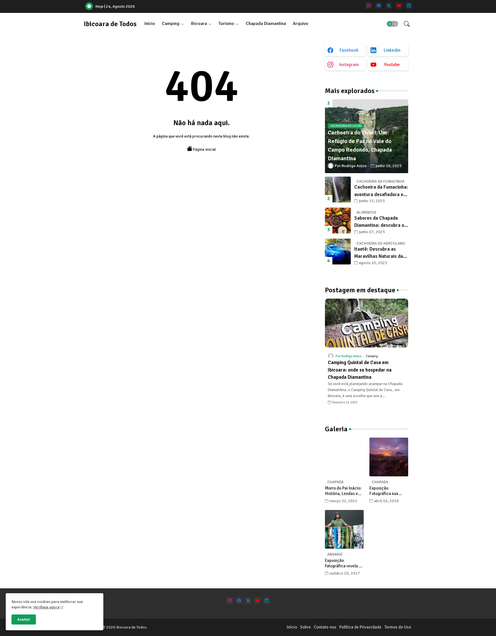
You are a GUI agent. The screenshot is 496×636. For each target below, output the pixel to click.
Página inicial (204, 149)
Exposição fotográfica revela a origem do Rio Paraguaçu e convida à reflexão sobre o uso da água (344, 563)
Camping (170, 23)
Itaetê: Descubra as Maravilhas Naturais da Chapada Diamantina (378, 253)
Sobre (305, 627)
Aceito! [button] (23, 619)
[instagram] (368, 5)
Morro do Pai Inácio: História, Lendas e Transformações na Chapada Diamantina (344, 491)
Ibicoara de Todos (110, 24)
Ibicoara (199, 23)
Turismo (226, 23)
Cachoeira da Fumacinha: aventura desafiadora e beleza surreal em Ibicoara (381, 191)
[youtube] (398, 5)
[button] (392, 24)
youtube (392, 64)
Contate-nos (325, 627)
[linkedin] (408, 5)
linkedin (392, 50)
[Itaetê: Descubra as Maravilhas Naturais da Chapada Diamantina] (338, 251)
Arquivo (300, 23)
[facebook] (378, 5)
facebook (349, 50)
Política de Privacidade (360, 627)
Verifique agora (46, 607)
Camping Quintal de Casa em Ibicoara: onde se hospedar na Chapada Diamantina (360, 369)
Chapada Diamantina (266, 23)
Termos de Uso (397, 627)
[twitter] (388, 5)
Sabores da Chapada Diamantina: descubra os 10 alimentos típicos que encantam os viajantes (380, 222)
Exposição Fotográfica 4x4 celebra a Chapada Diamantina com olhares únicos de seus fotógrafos (386, 491)
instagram (349, 64)
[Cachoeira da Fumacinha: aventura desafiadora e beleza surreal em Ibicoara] (338, 189)
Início (149, 23)
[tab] (149, 23)
